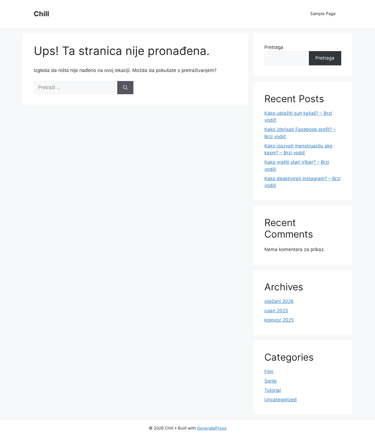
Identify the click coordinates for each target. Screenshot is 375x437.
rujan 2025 (276, 310)
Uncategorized (280, 399)
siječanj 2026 (279, 301)
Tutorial (272, 390)
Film (268, 371)
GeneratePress (211, 428)
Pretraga (273, 47)
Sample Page (323, 13)
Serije (270, 381)
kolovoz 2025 (279, 320)
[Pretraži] (125, 87)
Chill (41, 14)
